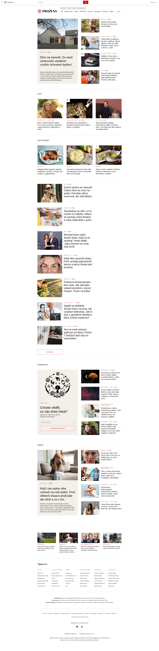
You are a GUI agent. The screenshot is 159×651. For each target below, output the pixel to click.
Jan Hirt (53, 578)
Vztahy (111, 11)
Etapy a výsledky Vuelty (57, 575)
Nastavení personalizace (80, 617)
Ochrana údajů (65, 613)
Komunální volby (41, 586)
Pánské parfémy (109, 602)
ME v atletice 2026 (70, 581)
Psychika (43, 483)
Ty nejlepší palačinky (84, 573)
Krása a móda (68, 11)
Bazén (59, 600)
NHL (67, 586)
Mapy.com (64, 598)
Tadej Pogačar (55, 581)
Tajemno (66, 208)
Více (118, 11)
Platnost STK (111, 586)
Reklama (93, 613)
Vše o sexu (67, 326)
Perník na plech (83, 586)
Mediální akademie (78, 613)
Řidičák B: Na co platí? (113, 581)
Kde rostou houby (80, 598)
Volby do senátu (41, 583)
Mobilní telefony (60, 602)
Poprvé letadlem (98, 575)
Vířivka (105, 600)
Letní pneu (83, 602)
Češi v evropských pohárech (98, 598)
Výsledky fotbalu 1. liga (71, 575)
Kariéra (49, 613)
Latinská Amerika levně (99, 583)
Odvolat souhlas (111, 613)
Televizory (95, 602)
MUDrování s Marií (107, 467)
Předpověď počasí (71, 598)
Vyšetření (104, 484)
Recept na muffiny (84, 575)
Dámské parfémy (76, 602)
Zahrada (67, 279)
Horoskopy (97, 11)
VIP (62, 11)
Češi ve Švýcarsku (98, 581)
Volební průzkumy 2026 (42, 575)
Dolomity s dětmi (98, 586)
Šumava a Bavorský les (99, 578)
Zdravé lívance (83, 578)
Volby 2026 (39, 573)
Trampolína (72, 600)
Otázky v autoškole (112, 583)
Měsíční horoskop (107, 404)
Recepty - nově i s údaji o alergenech (73, 8)
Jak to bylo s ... (69, 302)
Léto (39, 94)
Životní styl (83, 11)
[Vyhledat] (85, 2)
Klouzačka (83, 600)
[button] (57, 34)
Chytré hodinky (101, 602)
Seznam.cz (153, 2)
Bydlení (42, 52)
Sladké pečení (106, 53)
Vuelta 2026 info (55, 573)
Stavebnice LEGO (68, 602)
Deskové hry (90, 602)
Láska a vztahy (106, 36)
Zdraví (76, 11)
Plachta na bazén (66, 600)
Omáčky (98, 166)
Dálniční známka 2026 (113, 575)
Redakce (56, 613)
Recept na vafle (83, 583)
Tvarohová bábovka (84, 581)
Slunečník (78, 600)
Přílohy (69, 166)
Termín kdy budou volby (42, 581)
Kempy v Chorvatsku (99, 573)
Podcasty (105, 11)
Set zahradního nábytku (92, 600)
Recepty (90, 11)
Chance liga (68, 573)
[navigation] (2, 2)
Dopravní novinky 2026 (113, 578)
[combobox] (50, 422)
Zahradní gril (101, 600)
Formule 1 (68, 583)
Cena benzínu (88, 598)
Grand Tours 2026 (56, 586)
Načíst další (49, 352)
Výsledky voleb (40, 578)
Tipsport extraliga (70, 578)
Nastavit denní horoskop (58, 428)
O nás (44, 613)
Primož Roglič (55, 583)
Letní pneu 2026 (112, 573)
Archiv (87, 613)
